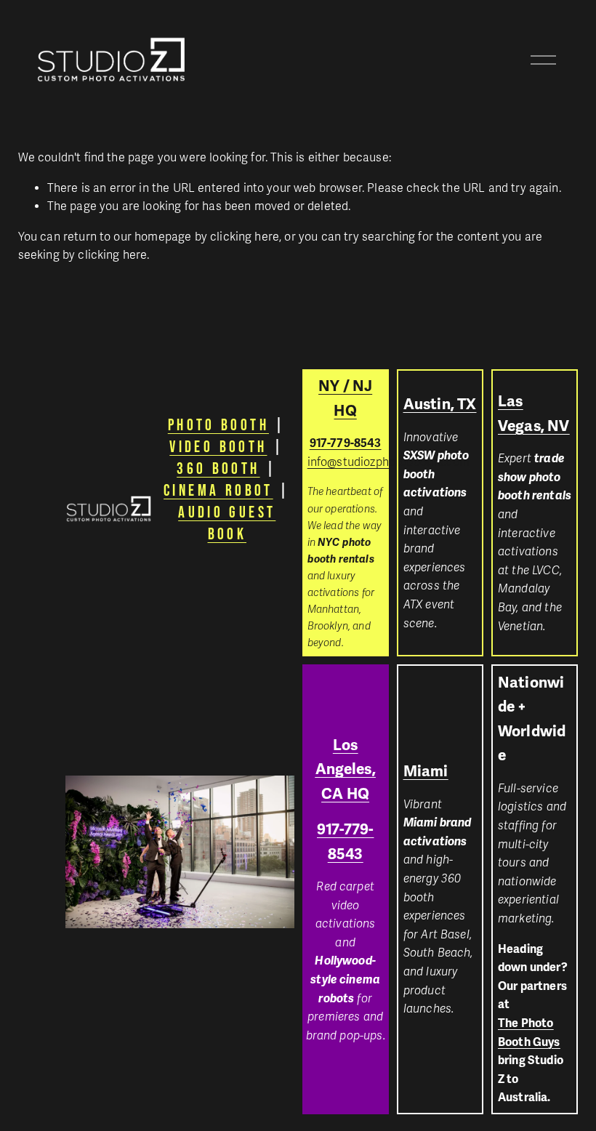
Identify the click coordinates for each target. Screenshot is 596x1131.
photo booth (218, 424)
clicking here (244, 237)
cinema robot (218, 490)
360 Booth (218, 468)
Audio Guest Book (226, 522)
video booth (218, 446)
